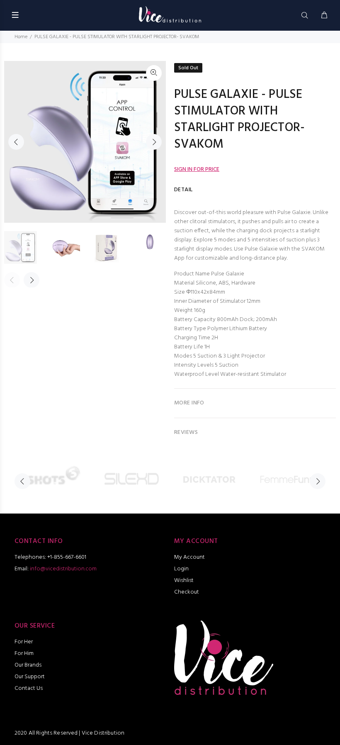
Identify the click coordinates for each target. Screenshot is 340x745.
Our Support (30, 677)
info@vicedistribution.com (63, 569)
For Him (24, 653)
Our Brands (28, 665)
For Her (24, 642)
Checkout (186, 592)
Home (21, 37)
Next (154, 142)
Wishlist (184, 580)
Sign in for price (196, 169)
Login (181, 569)
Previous (16, 142)
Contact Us (29, 688)
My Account (189, 557)
